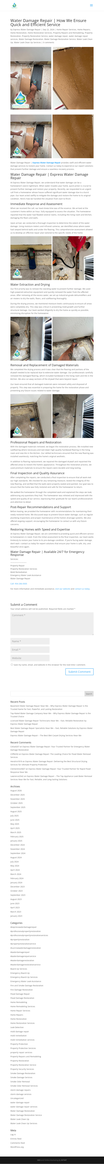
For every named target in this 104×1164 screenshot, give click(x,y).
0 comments (48, 42)
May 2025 (14, 824)
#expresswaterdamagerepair (23, 927)
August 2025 (16, 811)
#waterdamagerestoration (22, 960)
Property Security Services (22, 1069)
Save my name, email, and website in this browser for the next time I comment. (50, 664)
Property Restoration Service (35, 36)
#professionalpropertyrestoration (25, 931)
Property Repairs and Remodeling (68, 32)
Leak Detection (17, 1027)
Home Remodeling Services (22, 1006)
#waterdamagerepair (20, 952)
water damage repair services (23, 1106)
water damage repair (58, 36)
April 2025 (15, 828)
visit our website (62, 588)
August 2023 (16, 899)
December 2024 (17, 845)
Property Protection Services (23, 1048)
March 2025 (15, 832)
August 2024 (16, 857)
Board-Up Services (18, 969)
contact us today (82, 588)
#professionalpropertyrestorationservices (29, 935)
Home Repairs (83, 29)
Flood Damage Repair (20, 994)
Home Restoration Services (40, 32)
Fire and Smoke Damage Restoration (26, 985)
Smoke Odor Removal (20, 1081)
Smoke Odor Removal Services (24, 1085)
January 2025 (16, 840)
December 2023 (17, 886)
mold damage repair (19, 1031)
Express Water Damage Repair (27, 29)
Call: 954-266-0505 (18, 583)
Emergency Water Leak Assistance (25, 981)
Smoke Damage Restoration (22, 1073)
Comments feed (17, 1143)
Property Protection (19, 1044)
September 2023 (17, 895)
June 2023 (14, 903)
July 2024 (14, 861)
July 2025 (14, 815)
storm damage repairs (20, 1090)
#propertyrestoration (20, 939)
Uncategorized (17, 1098)
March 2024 (15, 874)
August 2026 (16, 790)
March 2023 (15, 911)
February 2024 (16, 878)
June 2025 (14, 820)
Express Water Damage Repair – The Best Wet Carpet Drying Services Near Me (45, 735)
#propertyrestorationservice (23, 943)
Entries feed (15, 1138)
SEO (38, 1160)
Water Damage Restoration (31, 39)
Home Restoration (18, 32)
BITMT (64, 1160)
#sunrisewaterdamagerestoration (25, 948)
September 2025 (17, 807)
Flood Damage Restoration (22, 998)
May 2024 (14, 865)
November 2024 (17, 849)
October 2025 (16, 803)
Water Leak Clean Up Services (27, 42)
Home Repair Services (66, 29)
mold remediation (18, 1035)
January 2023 (16, 916)
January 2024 (16, 882)
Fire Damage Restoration (21, 989)
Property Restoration (19, 1060)
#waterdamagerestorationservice (25, 964)
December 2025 (17, 794)
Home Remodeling (18, 1002)
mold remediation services (22, 1039)
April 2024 (15, 870)
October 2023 (16, 891)
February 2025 (16, 836)
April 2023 (15, 907)
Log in (13, 1134)
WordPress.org (17, 1147)
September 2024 (17, 853)
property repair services (21, 1052)
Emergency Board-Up (20, 973)
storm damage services (20, 1094)
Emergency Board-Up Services (24, 977)
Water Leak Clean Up (19, 1119)
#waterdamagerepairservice (23, 956)
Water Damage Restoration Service (60, 39)
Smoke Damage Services (21, 1077)
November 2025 (17, 799)
